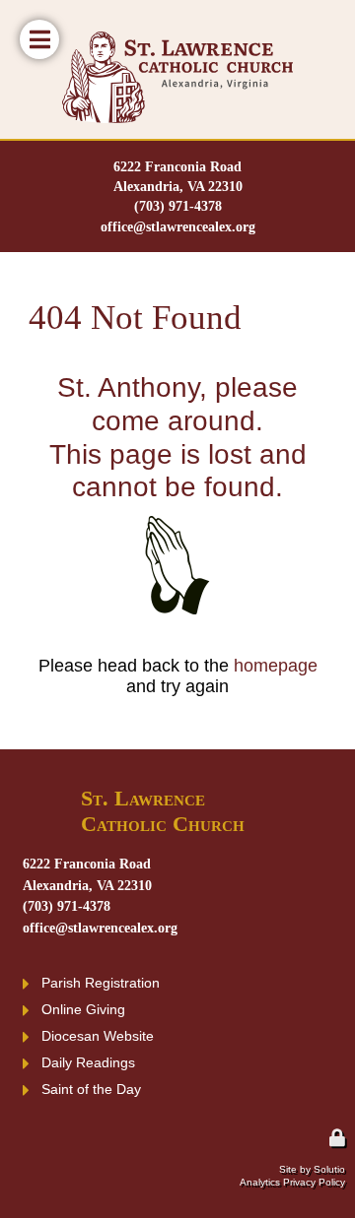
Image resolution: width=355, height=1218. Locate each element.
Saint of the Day (91, 1089)
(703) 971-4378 (178, 206)
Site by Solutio (312, 1169)
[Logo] (177, 77)
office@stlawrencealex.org (178, 226)
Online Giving (83, 1009)
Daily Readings (88, 1062)
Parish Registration (100, 983)
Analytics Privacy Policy (292, 1182)
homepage (276, 665)
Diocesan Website (97, 1036)
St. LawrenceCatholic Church (163, 811)
